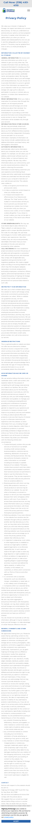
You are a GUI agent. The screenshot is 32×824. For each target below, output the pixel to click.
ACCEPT (16, 821)
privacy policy (8, 817)
